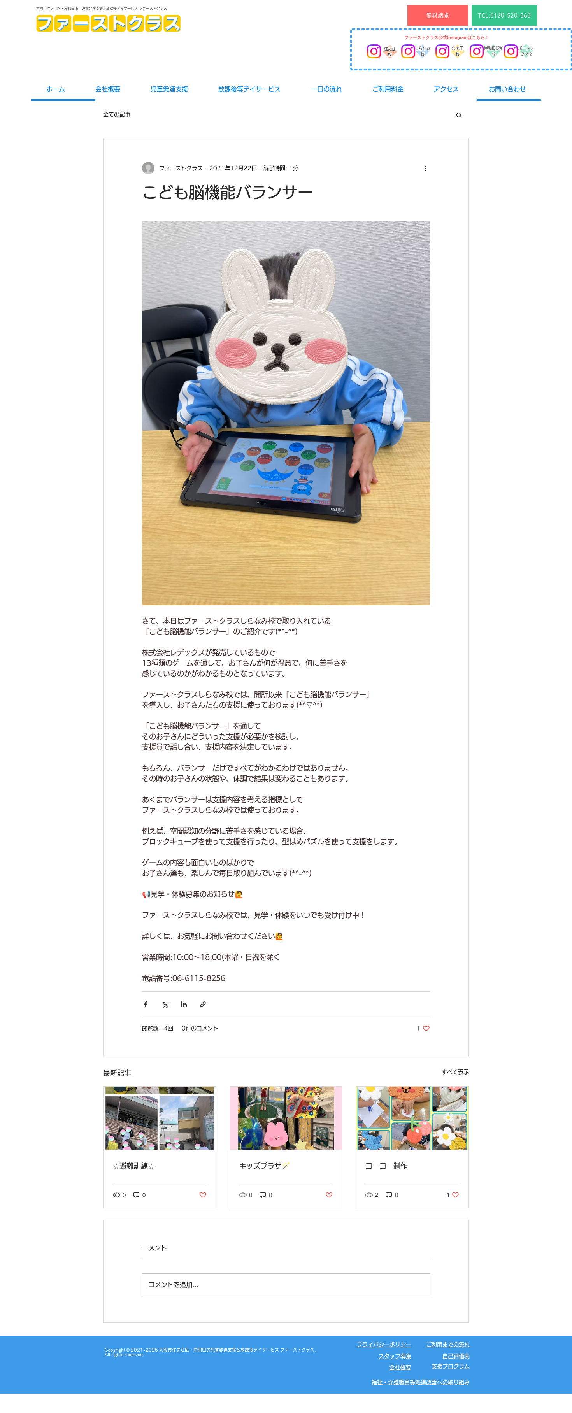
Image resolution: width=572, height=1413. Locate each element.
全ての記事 (116, 114)
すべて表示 (455, 1072)
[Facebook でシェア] (145, 1004)
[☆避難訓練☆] (160, 1118)
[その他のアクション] (425, 168)
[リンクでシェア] (203, 1004)
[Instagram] (374, 51)
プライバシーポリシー (384, 1344)
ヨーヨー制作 (386, 1165)
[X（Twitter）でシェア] (164, 1004)
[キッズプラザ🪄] (286, 1118)
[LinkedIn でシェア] (184, 1004)
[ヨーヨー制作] (412, 1118)
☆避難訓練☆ (134, 1165)
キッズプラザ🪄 (264, 1165)
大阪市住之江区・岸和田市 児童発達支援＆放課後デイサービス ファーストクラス (101, 8)
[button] (459, 115)
